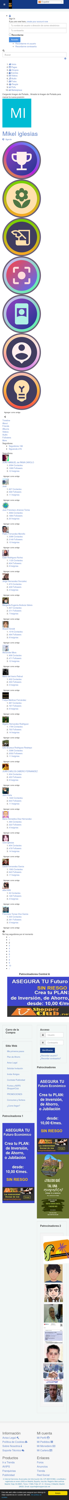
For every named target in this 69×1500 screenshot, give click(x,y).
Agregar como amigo (12, 412)
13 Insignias (14, 542)
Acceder (14, 39)
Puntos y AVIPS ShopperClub (14, 1087)
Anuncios (42, 1466)
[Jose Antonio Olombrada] (18, 1162)
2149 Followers (15, 539)
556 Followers (15, 491)
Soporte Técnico (12, 1450)
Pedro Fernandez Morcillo (13, 533)
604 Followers (15, 563)
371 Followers (15, 610)
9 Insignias (13, 708)
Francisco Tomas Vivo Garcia (15, 914)
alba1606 (6, 890)
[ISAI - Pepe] (53, 1393)
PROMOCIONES (14, 1094)
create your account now (37, 21)
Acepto (57, 1493)
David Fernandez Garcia (13, 866)
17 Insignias (14, 874)
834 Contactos (15, 774)
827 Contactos (15, 489)
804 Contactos (15, 845)
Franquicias (9, 1471)
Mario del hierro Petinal (12, 676)
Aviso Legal (12, 1062)
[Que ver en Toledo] (53, 1186)
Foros (40, 1462)
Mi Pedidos (43, 1442)
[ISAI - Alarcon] (53, 1353)
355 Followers (15, 681)
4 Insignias (13, 589)
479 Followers (15, 848)
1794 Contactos (16, 726)
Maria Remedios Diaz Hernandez (17, 818)
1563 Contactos (16, 869)
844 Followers (15, 800)
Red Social (43, 1475)
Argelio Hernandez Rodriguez (15, 723)
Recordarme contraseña (26, 46)
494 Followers (15, 634)
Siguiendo (15, 448)
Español (45, 2)
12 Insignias (14, 471)
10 (10, 965)
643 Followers (15, 872)
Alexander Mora (9, 652)
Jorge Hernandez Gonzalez (14, 581)
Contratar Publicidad (16, 1079)
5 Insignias (13, 684)
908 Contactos (15, 655)
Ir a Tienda (8, 1462)
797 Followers (15, 705)
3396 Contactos (16, 750)
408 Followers (15, 587)
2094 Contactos (16, 465)
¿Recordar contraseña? (50, 1058)
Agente (8, 139)
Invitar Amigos (13, 1074)
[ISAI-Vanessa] (53, 1333)
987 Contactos (15, 702)
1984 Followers (15, 515)
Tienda (41, 1471)
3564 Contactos (16, 512)
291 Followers (15, 919)
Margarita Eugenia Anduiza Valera (17, 605)
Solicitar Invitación (15, 1068)
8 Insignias (13, 566)
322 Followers (15, 824)
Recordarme (17, 35)
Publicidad (8, 1475)
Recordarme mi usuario (25, 43)
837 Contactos (15, 607)
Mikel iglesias (20, 133)
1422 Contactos (16, 797)
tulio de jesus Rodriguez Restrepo (17, 747)
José (4, 486)
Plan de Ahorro (13, 1056)
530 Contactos (15, 916)
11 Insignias (14, 494)
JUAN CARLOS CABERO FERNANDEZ (20, 771)
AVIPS (6, 1466)
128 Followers (15, 895)
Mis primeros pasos (15, 1051)
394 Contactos (15, 821)
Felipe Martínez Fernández (14, 700)
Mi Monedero (44, 1446)
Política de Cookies (13, 1442)
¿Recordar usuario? (49, 1055)
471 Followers (15, 658)
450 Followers (15, 777)
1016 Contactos (16, 631)
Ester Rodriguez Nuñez (12, 557)
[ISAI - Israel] (53, 1272)
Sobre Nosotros (11, 1446)
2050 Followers (15, 753)
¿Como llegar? (13, 1105)
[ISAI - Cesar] (53, 1292)
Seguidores (16, 446)
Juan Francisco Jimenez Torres (16, 509)
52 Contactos (14, 893)
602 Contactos (15, 679)
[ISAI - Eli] (53, 1373)
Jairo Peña (7, 795)
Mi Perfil (42, 1437)
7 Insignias (13, 613)
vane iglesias (8, 842)
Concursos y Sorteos (16, 1099)
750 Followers (15, 729)
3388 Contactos (16, 536)
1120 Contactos (16, 560)
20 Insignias (14, 518)
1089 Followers (15, 468)
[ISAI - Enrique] (53, 1312)
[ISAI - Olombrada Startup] (53, 1114)
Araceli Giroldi (8, 628)
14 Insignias (14, 732)
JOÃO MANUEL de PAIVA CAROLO (18, 462)
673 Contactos (15, 584)
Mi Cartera (43, 1450)
